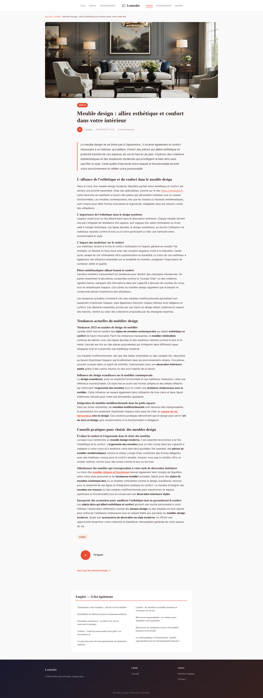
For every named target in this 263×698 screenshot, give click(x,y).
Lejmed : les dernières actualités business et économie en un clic (156, 609)
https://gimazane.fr (172, 190)
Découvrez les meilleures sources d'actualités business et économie (157, 629)
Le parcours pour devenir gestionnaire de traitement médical (102, 643)
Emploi (149, 5)
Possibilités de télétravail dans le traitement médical (101, 614)
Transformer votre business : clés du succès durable (101, 607)
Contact (182, 679)
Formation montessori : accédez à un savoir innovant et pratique (98, 622)
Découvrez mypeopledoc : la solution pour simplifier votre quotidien (156, 619)
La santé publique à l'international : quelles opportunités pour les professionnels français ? (158, 639)
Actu (83, 5)
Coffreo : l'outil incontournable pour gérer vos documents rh (99, 633)
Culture (92, 5)
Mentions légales (186, 673)
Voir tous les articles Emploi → (94, 570)
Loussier (130, 5)
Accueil (48, 16)
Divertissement (107, 5)
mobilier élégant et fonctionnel (111, 472)
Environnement (163, 5)
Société (179, 5)
